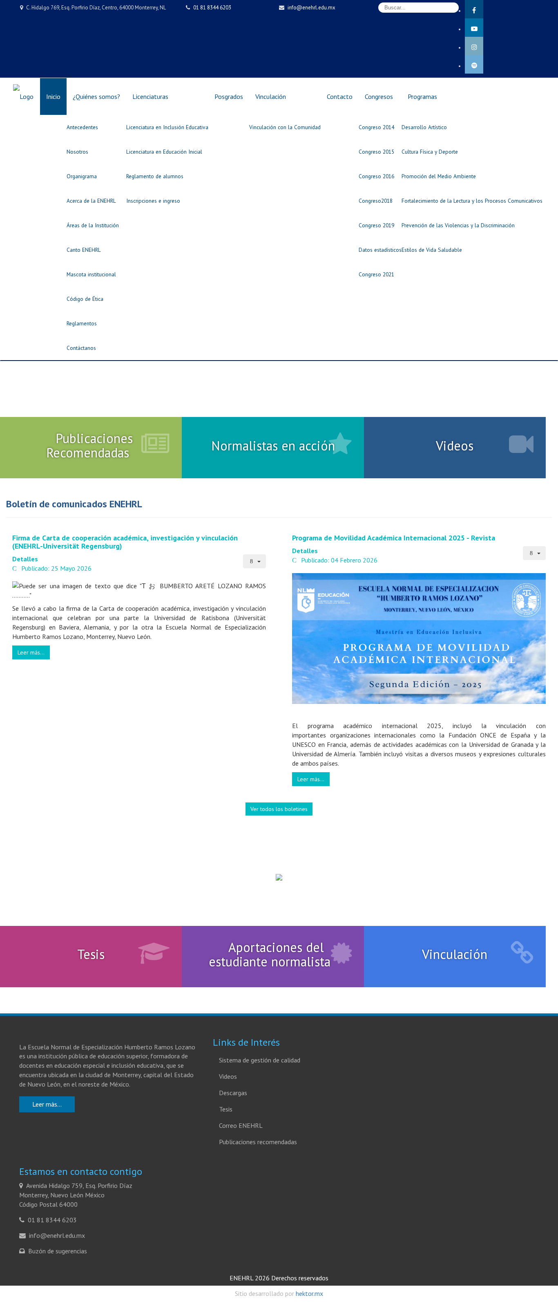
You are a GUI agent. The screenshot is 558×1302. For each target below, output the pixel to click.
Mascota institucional (91, 274)
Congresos (379, 96)
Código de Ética (85, 299)
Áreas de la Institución (93, 225)
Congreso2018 (376, 200)
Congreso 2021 (376, 274)
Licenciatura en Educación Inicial (164, 151)
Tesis (91, 954)
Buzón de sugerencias (57, 1251)
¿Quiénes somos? (96, 96)
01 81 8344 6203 (212, 7)
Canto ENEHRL (84, 249)
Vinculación (270, 96)
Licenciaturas (150, 96)
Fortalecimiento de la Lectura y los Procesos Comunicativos (472, 200)
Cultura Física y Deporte (430, 151)
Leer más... (31, 652)
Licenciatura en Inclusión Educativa (167, 127)
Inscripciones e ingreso (153, 200)
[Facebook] (511, 9)
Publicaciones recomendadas (258, 1142)
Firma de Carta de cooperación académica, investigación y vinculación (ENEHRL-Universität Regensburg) (125, 542)
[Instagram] (511, 46)
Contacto (340, 96)
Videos (454, 445)
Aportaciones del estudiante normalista (269, 954)
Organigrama (82, 176)
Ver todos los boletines (279, 809)
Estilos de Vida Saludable (432, 249)
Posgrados (228, 96)
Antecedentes (82, 127)
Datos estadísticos (380, 249)
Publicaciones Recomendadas (89, 445)
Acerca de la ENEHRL (91, 200)
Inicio (53, 96)
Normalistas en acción (273, 445)
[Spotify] (511, 64)
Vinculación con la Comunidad (285, 127)
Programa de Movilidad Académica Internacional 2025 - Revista (393, 537)
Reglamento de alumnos (154, 176)
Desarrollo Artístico (424, 127)
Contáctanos (81, 348)
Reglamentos (82, 323)
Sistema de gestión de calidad (259, 1060)
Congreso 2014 (376, 127)
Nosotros (77, 151)
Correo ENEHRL (241, 1125)
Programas (422, 96)
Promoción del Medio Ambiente (439, 176)
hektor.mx (309, 1293)
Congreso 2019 (376, 225)
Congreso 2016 (376, 176)
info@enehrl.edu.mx (311, 7)
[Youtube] (511, 27)
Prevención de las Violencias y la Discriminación (458, 225)
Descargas (233, 1093)
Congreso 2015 (376, 151)
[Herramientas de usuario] (254, 561)
